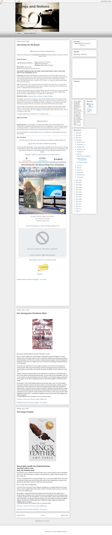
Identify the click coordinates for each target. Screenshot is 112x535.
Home (19, 33)
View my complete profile (89, 110)
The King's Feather (25, 412)
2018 (77, 189)
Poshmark (82, 45)
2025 (77, 135)
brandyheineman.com (38, 132)
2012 (77, 204)
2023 (77, 140)
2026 (77, 133)
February (80, 174)
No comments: (44, 402)
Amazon (36, 96)
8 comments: (43, 279)
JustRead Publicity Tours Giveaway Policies (48, 154)
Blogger (65, 531)
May (78, 167)
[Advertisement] (42, 294)
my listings (85, 43)
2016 (77, 194)
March (79, 172)
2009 (77, 211)
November (80, 144)
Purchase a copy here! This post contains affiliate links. (32, 399)
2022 (77, 180)
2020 (77, 185)
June (78, 165)
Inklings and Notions (32, 6)
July (78, 154)
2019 (77, 187)
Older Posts (64, 515)
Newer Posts (21, 515)
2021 (77, 182)
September (80, 149)
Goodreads (30, 96)
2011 (77, 206)
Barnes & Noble (43, 96)
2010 (77, 208)
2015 (77, 196)
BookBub (50, 96)
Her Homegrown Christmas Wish (32, 313)
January (79, 177)
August (79, 151)
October (79, 147)
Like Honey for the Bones (28, 45)
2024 (77, 137)
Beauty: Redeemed (30, 33)
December (80, 142)
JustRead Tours (41, 260)
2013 (77, 201)
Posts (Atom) (46, 521)
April (78, 170)
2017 (77, 192)
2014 (77, 199)
